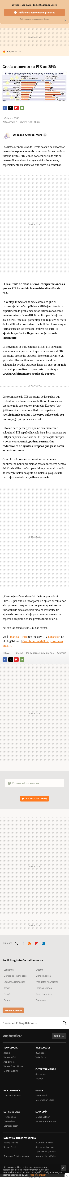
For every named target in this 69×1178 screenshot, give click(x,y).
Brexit (7, 988)
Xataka (7, 1053)
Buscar (64, 1023)
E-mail (22, 108)
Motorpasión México (45, 1156)
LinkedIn (43, 942)
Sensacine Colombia (45, 1151)
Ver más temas (13, 1010)
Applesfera (9, 1062)
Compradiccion (11, 1126)
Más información (38, 1175)
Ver (36, 798)
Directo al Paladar (12, 1095)
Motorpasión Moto (44, 1100)
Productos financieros (46, 981)
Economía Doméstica (14, 981)
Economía (9, 969)
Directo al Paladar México (16, 1156)
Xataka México (11, 1142)
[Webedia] (12, 1038)
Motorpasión (41, 1095)
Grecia (62, 653)
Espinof (39, 1078)
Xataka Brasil (10, 1147)
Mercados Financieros (15, 975)
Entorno (19, 653)
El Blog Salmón (42, 1117)
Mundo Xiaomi (11, 1070)
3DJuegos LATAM (44, 1142)
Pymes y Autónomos (45, 1121)
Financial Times (18, 637)
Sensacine (40, 1074)
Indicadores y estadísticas (40, 653)
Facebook (5, 108)
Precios (10, 51)
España (7, 994)
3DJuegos (40, 1053)
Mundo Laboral (43, 975)
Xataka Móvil (10, 1057)
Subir (57, 1036)
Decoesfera (9, 1121)
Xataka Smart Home (13, 1066)
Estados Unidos (43, 988)
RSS (29, 942)
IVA (20, 51)
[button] (29, 135)
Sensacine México (44, 1147)
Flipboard (16, 108)
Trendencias (10, 1117)
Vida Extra (40, 1057)
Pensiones (40, 1000)
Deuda (7, 1000)
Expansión (54, 637)
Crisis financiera (43, 994)
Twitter (10, 108)
